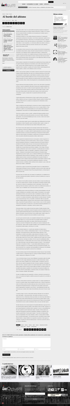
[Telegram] (19, 23)
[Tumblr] (16, 23)
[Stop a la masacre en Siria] (26, 370)
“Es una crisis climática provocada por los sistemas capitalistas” (8, 35)
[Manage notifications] (3, 403)
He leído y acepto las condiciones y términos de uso (8, 68)
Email (3, 63)
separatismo (28, 326)
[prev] (63, 7)
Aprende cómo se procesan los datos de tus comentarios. (25, 357)
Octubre (59, 41)
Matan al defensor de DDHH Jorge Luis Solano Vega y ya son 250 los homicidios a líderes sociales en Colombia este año (8, 48)
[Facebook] (3, 23)
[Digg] (24, 23)
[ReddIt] (11, 23)
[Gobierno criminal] (61, 370)
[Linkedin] (8, 23)
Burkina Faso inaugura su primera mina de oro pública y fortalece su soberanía (63, 46)
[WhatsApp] (6, 23)
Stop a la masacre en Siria (24, 376)
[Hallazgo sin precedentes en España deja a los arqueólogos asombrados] (9, 370)
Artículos (5, 38)
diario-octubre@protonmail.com (13, 395)
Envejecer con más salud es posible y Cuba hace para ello (8, 40)
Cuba (58, 50)
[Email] (13, 23)
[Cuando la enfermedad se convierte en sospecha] (60, 20)
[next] (65, 7)
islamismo (18, 326)
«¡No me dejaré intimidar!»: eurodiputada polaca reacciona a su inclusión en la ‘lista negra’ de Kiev (62, 60)
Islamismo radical (23, 326)
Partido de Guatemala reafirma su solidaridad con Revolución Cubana (62, 52)
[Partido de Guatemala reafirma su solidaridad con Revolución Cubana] (55, 52)
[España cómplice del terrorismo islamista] (43, 370)
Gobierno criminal (57, 376)
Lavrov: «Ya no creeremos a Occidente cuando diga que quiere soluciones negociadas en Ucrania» (63, 39)
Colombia (5, 44)
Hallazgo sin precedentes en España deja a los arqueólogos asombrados (8, 377)
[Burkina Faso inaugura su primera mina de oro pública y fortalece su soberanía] (55, 45)
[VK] (21, 23)
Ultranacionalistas (33, 326)
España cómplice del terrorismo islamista (42, 377)
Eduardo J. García (9, 26)
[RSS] (3, 398)
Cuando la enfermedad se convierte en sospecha (58, 28)
